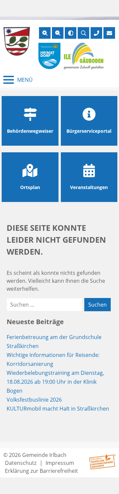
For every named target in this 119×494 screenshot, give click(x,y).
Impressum (60, 463)
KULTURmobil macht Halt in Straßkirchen (58, 408)
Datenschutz (20, 463)
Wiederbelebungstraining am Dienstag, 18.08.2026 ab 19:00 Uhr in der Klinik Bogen (55, 381)
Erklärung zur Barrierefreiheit (41, 470)
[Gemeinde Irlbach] (16, 41)
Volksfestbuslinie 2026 (34, 399)
